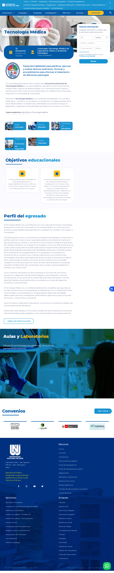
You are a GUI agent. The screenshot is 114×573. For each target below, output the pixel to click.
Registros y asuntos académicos (18, 530)
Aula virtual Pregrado (66, 510)
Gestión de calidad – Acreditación (18, 514)
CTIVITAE (62, 453)
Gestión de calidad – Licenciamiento (19, 518)
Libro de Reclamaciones (98, 568)
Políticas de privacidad (87, 56)
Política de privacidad (76, 568)
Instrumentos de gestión (68, 461)
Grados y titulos (11, 522)
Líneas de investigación (18, 321)
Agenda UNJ (63, 506)
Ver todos (103, 411)
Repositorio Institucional (68, 477)
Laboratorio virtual (65, 546)
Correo (61, 449)
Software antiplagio (13, 542)
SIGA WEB (63, 542)
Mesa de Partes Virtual (67, 554)
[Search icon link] (110, 13)
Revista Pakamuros (66, 485)
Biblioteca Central (65, 522)
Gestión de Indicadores (67, 550)
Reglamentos (64, 473)
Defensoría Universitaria (14, 510)
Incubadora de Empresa (68, 530)
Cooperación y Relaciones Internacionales (22, 506)
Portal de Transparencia (67, 465)
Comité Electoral (65, 493)
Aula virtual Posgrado (67, 514)
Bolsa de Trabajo (65, 526)
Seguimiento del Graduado (16, 534)
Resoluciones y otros (66, 481)
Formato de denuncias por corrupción (73, 489)
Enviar (93, 61)
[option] (29, 359)
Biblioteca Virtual (65, 518)
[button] (7, 382)
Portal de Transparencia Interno (71, 469)
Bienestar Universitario (14, 502)
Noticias (62, 534)
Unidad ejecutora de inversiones (18, 526)
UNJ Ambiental (11, 538)
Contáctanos (63, 457)
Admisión (62, 502)
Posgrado (62, 538)
